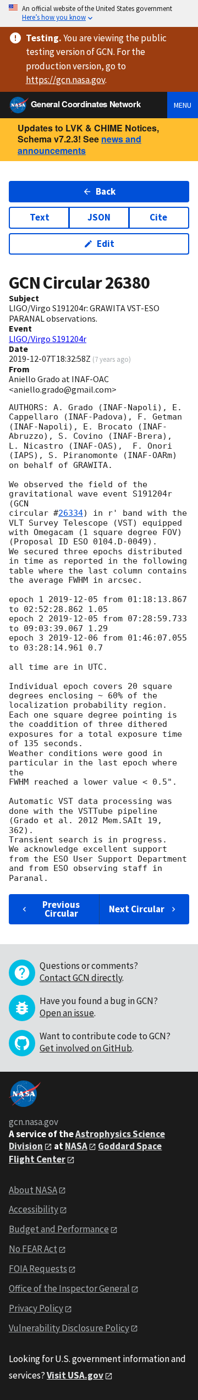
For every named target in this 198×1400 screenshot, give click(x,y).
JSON (99, 217)
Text (40, 217)
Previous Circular (61, 909)
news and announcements (79, 145)
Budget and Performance (59, 1229)
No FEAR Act (33, 1249)
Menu (182, 105)
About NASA (33, 1190)
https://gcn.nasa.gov (65, 80)
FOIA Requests (38, 1269)
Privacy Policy (36, 1308)
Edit (105, 244)
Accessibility (33, 1209)
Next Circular (136, 909)
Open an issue (67, 1013)
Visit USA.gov (75, 1375)
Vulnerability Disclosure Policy (69, 1328)
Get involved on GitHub (86, 1048)
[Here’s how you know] (99, 13)
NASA (76, 1146)
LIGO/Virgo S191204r (47, 338)
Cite (158, 217)
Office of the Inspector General (69, 1288)
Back (106, 191)
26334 (70, 513)
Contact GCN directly (81, 978)
